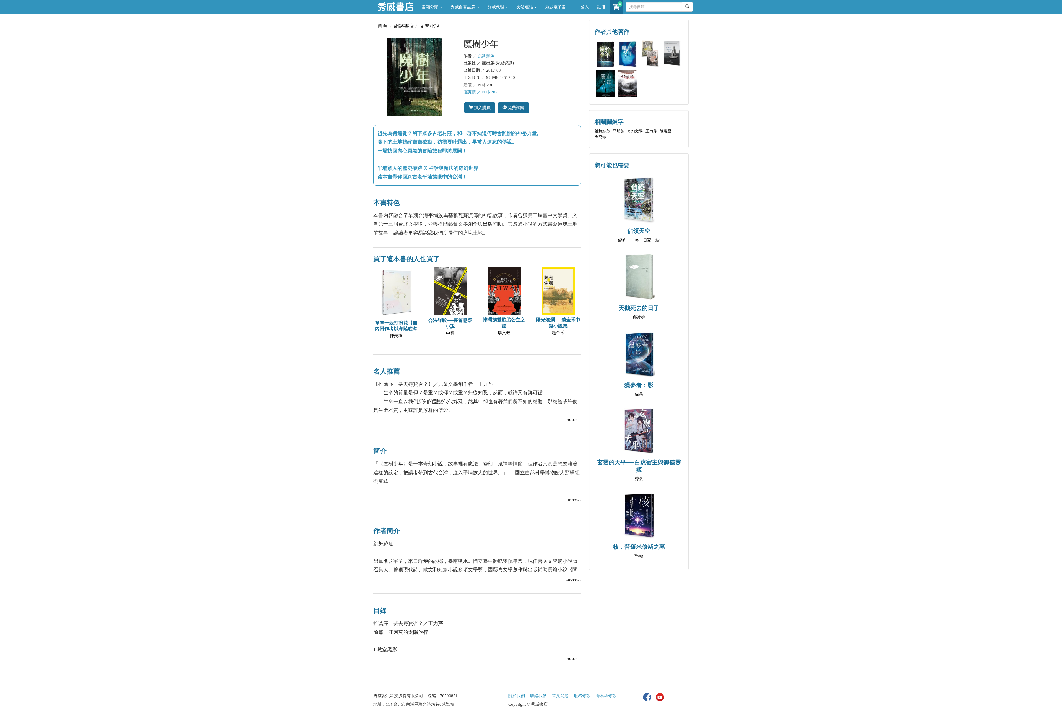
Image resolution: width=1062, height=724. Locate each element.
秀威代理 (496, 7)
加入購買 (482, 107)
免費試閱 (515, 107)
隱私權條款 (606, 696)
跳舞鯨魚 (486, 56)
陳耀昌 (665, 131)
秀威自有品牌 (464, 7)
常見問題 (560, 696)
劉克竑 (600, 137)
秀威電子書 (555, 7)
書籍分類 (430, 7)
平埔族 (618, 131)
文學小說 (429, 26)
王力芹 (651, 131)
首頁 (382, 26)
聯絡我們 (538, 696)
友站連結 (525, 7)
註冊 (601, 7)
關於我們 (516, 696)
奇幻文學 (635, 131)
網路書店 (404, 26)
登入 (585, 7)
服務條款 (582, 696)
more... (573, 419)
